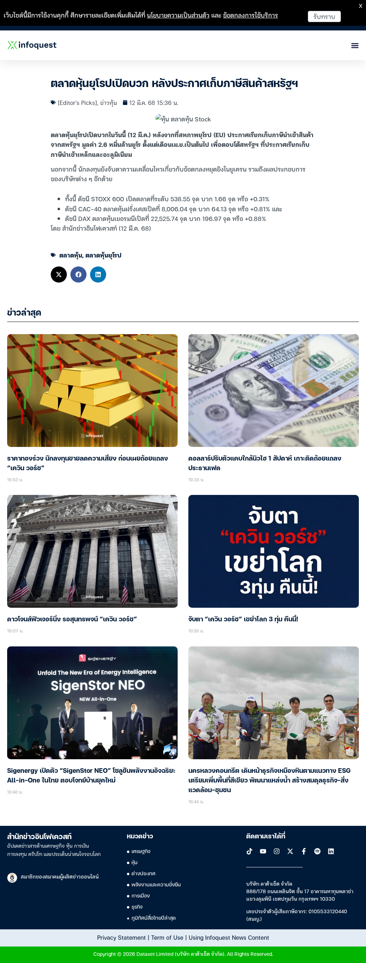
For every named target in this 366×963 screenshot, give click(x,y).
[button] (59, 274)
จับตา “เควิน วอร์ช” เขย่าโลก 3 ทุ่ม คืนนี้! (243, 619)
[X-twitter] (290, 851)
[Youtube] (263, 851)
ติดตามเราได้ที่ (265, 836)
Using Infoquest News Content (229, 937)
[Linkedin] (331, 851)
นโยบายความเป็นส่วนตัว (178, 15)
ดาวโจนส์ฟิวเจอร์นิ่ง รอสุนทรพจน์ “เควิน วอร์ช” (72, 619)
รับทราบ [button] (324, 16)
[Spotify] (317, 851)
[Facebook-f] (304, 851)
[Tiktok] (249, 851)
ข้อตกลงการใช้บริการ (250, 15)
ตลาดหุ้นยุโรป (103, 255)
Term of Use (167, 937)
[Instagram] (276, 851)
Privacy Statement (121, 937)
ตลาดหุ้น (70, 255)
